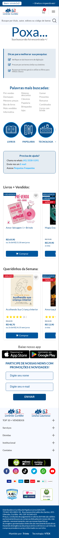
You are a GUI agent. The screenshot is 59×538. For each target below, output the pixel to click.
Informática (8, 112)
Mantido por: (19, 533)
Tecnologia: (41, 533)
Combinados (45, 104)
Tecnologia (46, 141)
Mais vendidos (10, 108)
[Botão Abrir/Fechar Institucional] (53, 420)
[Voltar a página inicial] (10, 11)
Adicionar (22, 254)
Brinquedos (26, 106)
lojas (23, 110)
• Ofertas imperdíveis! (44, 3)
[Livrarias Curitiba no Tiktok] (25, 471)
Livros (11, 141)
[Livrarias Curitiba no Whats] (43, 471)
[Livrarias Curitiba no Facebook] (7, 471)
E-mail (23, 164)
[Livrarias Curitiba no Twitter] (34, 471)
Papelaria (25, 103)
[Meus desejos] (36, 196)
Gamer (42, 93)
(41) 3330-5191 (31, 160)
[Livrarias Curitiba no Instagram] (16, 471)
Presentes (44, 97)
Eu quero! (29, 397)
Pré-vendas (8, 93)
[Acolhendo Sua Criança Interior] (22, 291)
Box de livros (9, 104)
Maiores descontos (26, 94)
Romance (43, 100)
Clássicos (25, 99)
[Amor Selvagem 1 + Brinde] (22, 209)
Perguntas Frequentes (24, 168)
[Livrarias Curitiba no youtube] (52, 471)
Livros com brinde (44, 109)
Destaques (8, 97)
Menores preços (10, 100)
